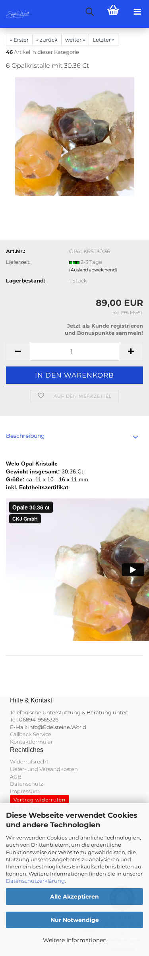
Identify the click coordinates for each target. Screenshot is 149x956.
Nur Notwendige (74, 920)
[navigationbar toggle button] (137, 12)
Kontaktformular (31, 741)
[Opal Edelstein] (74, 136)
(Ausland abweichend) (93, 270)
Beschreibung (25, 435)
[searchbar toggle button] (89, 12)
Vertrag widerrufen (40, 800)
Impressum (25, 791)
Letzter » (103, 39)
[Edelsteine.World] (16, 14)
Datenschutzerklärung (35, 881)
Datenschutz (26, 783)
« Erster (19, 39)
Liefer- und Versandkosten (44, 769)
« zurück (47, 39)
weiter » (75, 39)
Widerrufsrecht (29, 761)
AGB (15, 776)
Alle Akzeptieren (74, 896)
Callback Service (30, 734)
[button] (18, 352)
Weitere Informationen (74, 940)
